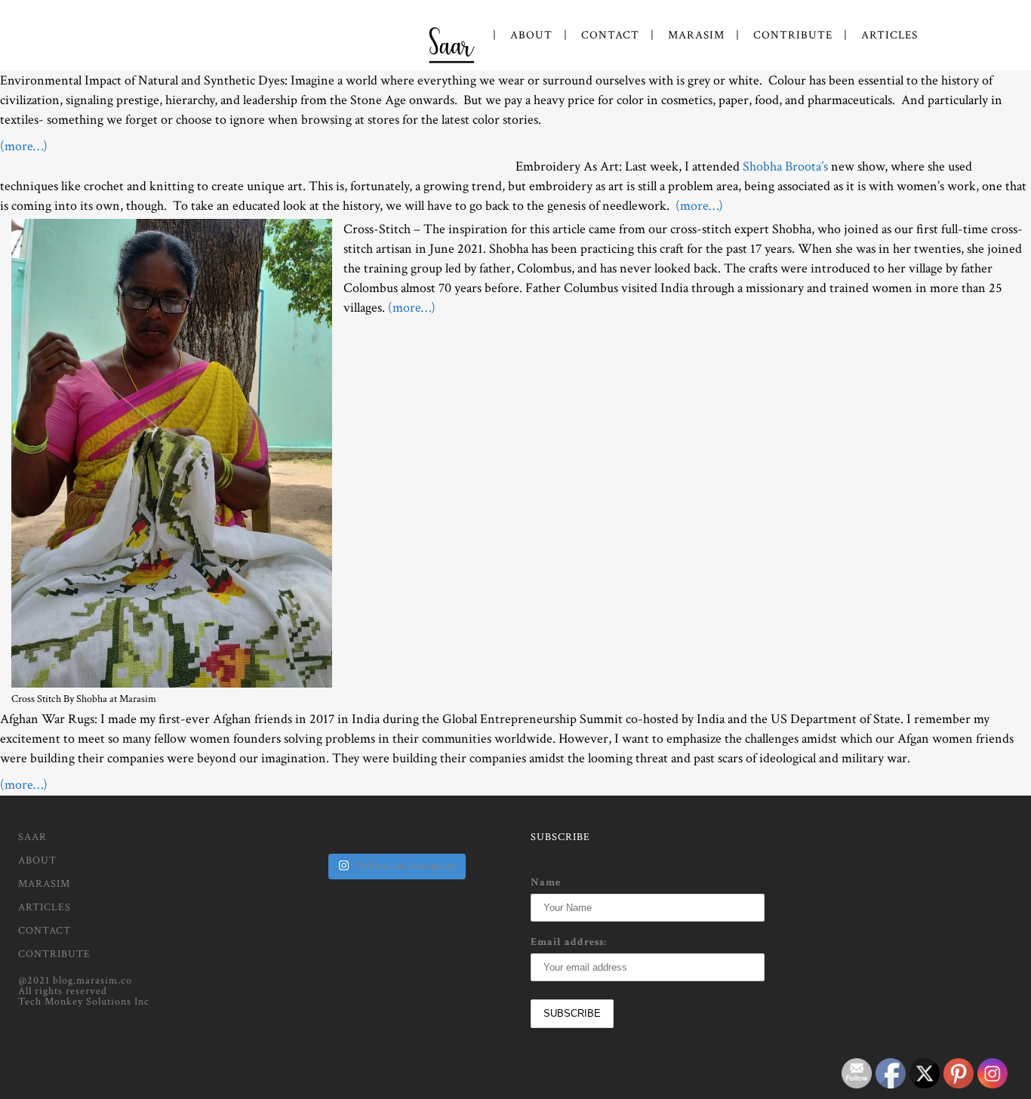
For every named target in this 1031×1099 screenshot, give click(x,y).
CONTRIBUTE (54, 954)
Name (546, 882)
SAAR (32, 837)
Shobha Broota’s (785, 166)
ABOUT (37, 860)
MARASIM (44, 884)
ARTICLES (44, 907)
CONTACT (44, 930)
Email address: (569, 942)
